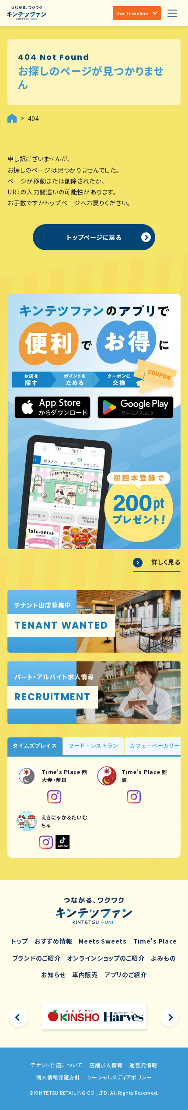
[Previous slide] (18, 1017)
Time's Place (155, 941)
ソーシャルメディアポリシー (119, 1077)
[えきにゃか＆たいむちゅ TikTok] (63, 842)
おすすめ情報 (53, 941)
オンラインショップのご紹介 (105, 958)
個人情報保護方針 (58, 1077)
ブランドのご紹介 (36, 958)
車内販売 (85, 974)
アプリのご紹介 (125, 974)
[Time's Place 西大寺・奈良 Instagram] (54, 797)
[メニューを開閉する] (172, 13)
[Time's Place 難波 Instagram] (134, 797)
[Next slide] (169, 1017)
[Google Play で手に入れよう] (135, 407)
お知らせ (53, 974)
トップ (19, 941)
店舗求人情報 (105, 1065)
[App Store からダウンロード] (52, 407)
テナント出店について (56, 1065)
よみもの (163, 958)
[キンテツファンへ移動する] (12, 118)
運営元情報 (143, 1065)
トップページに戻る (93, 237)
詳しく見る (166, 562)
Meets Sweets (102, 941)
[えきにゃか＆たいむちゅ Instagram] (46, 842)
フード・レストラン (93, 746)
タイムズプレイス (35, 746)
